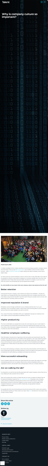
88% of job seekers (20, 269)
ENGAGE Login (5, 448)
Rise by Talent (5, 462)
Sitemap (4, 442)
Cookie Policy (5, 440)
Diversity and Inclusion (7, 449)
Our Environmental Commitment (10, 451)
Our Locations (5, 459)
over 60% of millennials (14, 271)
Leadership (4, 453)
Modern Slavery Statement (8, 438)
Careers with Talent (6, 460)
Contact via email (5, 419)
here (30, 390)
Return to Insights (7, 423)
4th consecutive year (25, 379)
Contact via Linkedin (6, 418)
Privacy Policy (5, 437)
